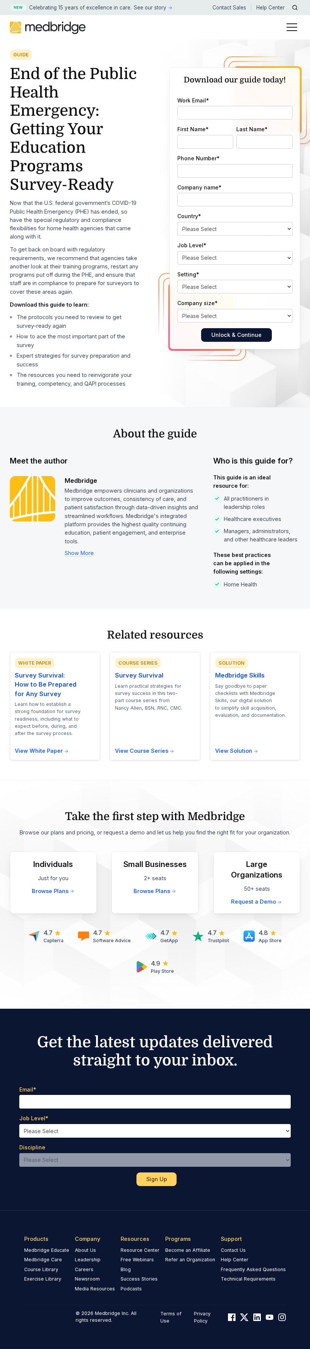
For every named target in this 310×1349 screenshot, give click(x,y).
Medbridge (81, 480)
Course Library (41, 1269)
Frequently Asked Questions (253, 1269)
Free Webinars (137, 1259)
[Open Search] (295, 7)
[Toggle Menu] (292, 27)
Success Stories (139, 1279)
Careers (84, 1269)
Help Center (270, 8)
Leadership (88, 1259)
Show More (79, 553)
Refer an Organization (190, 1259)
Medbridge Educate (46, 1250)
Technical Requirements (248, 1279)
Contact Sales (229, 8)
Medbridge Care (43, 1259)
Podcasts (131, 1289)
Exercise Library (42, 1279)
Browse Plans (50, 891)
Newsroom (87, 1279)
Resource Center (140, 1250)
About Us (85, 1250)
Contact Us (233, 1250)
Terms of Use (170, 1317)
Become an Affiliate (187, 1250)
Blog (126, 1269)
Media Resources (95, 1289)
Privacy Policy (202, 1317)
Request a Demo (253, 901)
